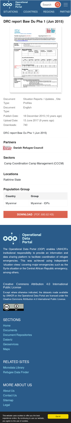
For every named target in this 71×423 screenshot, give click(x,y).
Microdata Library (13, 367)
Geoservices (10, 344)
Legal (6, 405)
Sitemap (8, 400)
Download (35, 214)
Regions (48, 11)
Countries (30, 11)
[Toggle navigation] (65, 4)
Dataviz (7, 339)
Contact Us (10, 395)
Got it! (58, 416)
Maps (6, 349)
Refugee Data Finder (16, 372)
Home (7, 325)
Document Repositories (17, 335)
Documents (10, 330)
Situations (10, 11)
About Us (8, 391)
